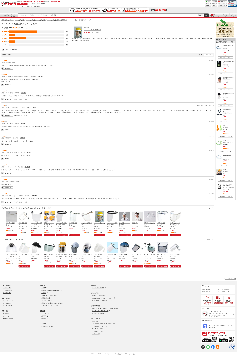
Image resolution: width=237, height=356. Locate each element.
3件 (67, 38)
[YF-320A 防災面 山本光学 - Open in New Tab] (11, 216)
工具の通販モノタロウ (7, 20)
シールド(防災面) (20, 20)
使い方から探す (7, 305)
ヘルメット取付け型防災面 (92, 30)
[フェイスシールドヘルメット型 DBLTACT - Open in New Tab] (175, 248)
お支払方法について (223, 289)
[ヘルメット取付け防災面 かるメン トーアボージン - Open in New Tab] (99, 248)
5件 (67, 31)
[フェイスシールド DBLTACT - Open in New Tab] (49, 248)
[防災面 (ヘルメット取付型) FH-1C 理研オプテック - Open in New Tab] (49, 216)
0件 (67, 45)
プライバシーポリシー (98, 328)
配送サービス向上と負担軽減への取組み (52, 303)
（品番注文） (13, 15)
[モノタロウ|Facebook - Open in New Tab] (213, 348)
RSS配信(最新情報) (8, 318)
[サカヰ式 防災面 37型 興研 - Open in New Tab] (87, 248)
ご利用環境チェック (97, 331)
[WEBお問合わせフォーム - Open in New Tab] (208, 3)
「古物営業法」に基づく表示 (100, 326)
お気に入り (233, 15)
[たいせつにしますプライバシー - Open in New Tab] (232, 347)
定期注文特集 (7, 303)
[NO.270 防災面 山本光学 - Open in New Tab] (74, 216)
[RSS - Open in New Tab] (217, 348)
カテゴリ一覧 (7, 288)
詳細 (200, 15)
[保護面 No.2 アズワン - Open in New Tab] (137, 216)
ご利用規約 (95, 321)
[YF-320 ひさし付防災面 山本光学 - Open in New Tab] (150, 216)
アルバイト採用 (45, 313)
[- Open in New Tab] (207, 300)
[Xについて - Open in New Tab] (203, 348)
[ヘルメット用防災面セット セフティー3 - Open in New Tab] (150, 248)
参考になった (8, 68)
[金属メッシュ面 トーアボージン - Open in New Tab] (162, 248)
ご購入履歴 (37, 6)
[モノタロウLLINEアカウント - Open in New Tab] (208, 348)
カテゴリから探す (5, 15)
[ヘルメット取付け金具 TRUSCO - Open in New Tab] (99, 216)
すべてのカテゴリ (23, 15)
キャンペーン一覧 (8, 300)
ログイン (22, 3)
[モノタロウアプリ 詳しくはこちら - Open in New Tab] (218, 334)
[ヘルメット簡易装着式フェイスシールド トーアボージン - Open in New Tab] (61, 248)
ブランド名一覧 (7, 290)
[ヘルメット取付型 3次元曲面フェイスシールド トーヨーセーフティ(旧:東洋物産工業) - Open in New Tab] (36, 216)
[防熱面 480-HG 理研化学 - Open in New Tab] (124, 248)
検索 (206, 15)
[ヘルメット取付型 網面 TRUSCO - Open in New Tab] (137, 248)
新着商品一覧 (7, 293)
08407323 (40, 76)
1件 (67, 35)
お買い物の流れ (206, 289)
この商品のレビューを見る (225, 57)
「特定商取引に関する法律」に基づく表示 (103, 323)
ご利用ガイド (208, 286)
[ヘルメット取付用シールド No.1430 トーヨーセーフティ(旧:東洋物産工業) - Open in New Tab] (11, 248)
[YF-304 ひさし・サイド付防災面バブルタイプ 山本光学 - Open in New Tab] (175, 216)
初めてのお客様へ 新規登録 (38, 3)
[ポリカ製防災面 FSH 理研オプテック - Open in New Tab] (24, 216)
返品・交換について (223, 292)
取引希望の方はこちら (47, 326)
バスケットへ (13, 235)
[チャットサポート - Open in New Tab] (214, 3)
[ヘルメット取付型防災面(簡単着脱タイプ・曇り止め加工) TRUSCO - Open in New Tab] (112, 216)
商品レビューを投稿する (11, 49)
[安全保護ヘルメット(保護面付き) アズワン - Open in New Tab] (124, 216)
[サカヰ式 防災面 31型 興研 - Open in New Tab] (87, 216)
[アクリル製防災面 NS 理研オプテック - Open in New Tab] (112, 248)
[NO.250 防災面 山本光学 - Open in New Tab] (162, 216)
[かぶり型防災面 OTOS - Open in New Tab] (36, 248)
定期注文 (29, 6)
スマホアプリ (7, 316)
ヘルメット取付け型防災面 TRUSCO (57, 20)
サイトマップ (96, 334)
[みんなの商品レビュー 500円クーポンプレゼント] (225, 37)
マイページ (20, 6)
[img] (8, 3)
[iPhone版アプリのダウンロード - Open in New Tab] (209, 340)
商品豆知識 (6, 313)
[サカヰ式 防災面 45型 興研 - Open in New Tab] (24, 248)
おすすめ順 (208, 54)
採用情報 (42, 311)
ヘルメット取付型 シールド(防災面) (36, 20)
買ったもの (225, 15)
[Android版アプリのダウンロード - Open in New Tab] (226, 340)
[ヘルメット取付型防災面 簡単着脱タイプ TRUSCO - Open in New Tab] (61, 216)
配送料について (206, 292)
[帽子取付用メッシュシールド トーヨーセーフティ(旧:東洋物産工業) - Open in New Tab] (74, 248)
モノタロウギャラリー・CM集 (49, 305)
